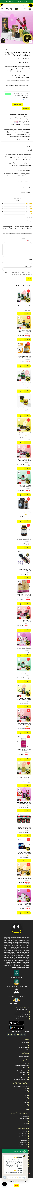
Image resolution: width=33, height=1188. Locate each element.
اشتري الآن (26, 108)
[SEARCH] (2, 5)
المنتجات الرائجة (16, 131)
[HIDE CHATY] (4, 1184)
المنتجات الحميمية (24, 131)
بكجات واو (8, 131)
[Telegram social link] (18, 139)
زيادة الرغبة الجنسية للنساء (23, 133)
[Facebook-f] (11, 1034)
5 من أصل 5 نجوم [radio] (21, 238)
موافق (16, 1185)
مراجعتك (29, 241)
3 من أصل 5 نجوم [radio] (23, 238)
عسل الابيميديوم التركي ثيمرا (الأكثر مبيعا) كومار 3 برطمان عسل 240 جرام (24, 828)
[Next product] (5, 49)
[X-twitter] (14, 1034)
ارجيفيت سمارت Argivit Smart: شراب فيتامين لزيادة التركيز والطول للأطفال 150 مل (24, 595)
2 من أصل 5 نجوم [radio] (24, 238)
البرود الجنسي (21, 129)
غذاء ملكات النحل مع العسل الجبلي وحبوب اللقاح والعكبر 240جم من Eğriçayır (24, 409)
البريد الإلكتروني (28, 266)
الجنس (11, 129)
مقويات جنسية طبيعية (16, 136)
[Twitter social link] (20, 139)
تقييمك (30, 238)
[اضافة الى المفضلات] (19, 291)
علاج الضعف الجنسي (21, 134)
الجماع (15, 129)
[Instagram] (21, 1034)
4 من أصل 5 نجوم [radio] (22, 238)
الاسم (30, 259)
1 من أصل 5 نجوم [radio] (26, 238)
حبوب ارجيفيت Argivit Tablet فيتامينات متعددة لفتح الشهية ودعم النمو (24, 357)
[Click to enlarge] (30, 41)
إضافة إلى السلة (17, 104)
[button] (24, 313)
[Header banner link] (16, 1)
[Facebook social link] (22, 139)
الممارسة (6, 129)
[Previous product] (8, 49)
